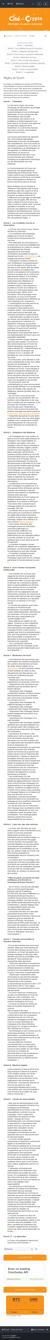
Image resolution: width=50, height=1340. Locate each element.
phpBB (13, 1335)
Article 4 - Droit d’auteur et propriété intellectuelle (25, 54)
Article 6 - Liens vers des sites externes (25, 60)
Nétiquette (12, 668)
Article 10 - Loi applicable (25, 72)
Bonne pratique (26, 522)
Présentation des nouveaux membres (23, 414)
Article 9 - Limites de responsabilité (25, 69)
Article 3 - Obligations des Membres (25, 51)
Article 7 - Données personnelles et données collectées (25, 63)
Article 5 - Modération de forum (25, 57)
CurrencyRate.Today (13, 1315)
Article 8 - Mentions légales (25, 66)
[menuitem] (10, 3)
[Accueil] (25, 19)
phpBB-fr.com (15, 1337)
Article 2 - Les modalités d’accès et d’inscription (25, 48)
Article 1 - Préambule (25, 45)
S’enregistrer (30, 256)
